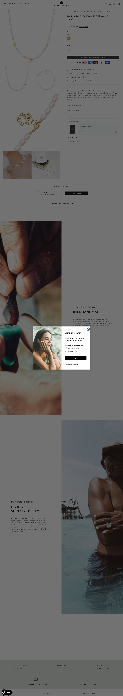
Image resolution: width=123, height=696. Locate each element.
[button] (4, 691)
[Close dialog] (88, 329)
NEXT (76, 358)
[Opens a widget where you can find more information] (7, 692)
